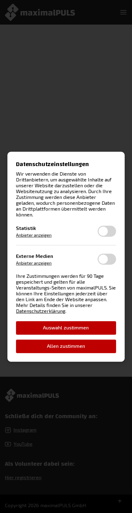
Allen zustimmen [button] (66, 346)
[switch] (107, 231)
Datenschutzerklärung (40, 310)
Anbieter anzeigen (34, 235)
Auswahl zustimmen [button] (66, 327)
